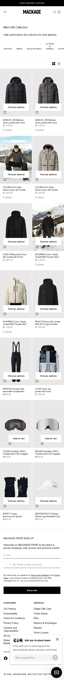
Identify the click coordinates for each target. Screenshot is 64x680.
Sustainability (10, 613)
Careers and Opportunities (11, 629)
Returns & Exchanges (45, 623)
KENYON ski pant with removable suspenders (13, 390)
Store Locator (41, 632)
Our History (10, 608)
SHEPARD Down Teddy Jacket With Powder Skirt (47, 256)
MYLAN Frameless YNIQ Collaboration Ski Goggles (47, 453)
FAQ (36, 618)
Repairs (38, 627)
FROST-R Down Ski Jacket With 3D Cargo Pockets (47, 323)
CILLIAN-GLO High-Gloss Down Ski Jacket (14, 189)
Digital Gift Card (42, 608)
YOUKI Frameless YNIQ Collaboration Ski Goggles (15, 453)
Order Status (41, 613)
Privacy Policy (11, 623)
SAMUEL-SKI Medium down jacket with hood (14, 121)
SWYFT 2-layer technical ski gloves (12, 515)
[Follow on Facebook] (6, 658)
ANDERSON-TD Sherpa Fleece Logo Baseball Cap (47, 515)
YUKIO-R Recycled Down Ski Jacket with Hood (15, 256)
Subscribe (32, 590)
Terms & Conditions (14, 618)
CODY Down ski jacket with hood (43, 390)
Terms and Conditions (40, 575)
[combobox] (10, 564)
